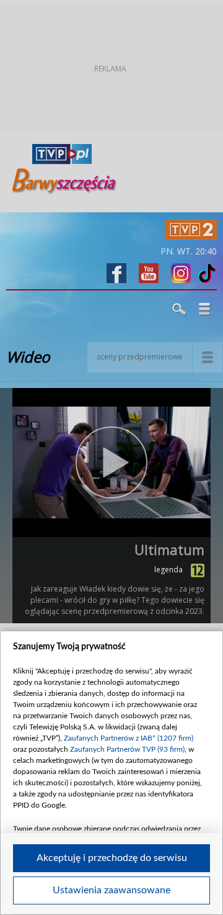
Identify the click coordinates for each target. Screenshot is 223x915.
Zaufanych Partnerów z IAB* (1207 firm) (128, 738)
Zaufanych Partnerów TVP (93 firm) (127, 749)
